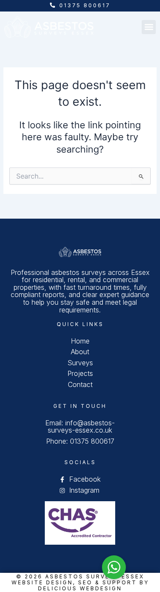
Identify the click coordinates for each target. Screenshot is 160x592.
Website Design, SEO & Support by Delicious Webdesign (80, 585)
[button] (149, 27)
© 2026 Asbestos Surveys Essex (80, 576)
